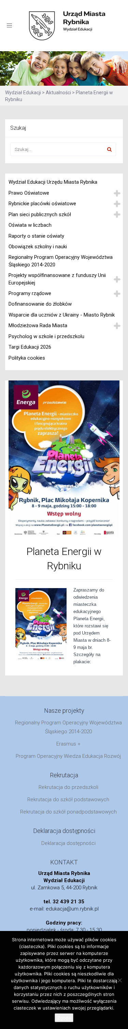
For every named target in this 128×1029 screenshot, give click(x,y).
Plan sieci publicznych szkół (40, 214)
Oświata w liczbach (30, 225)
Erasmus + (68, 744)
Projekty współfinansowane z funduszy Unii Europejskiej (57, 279)
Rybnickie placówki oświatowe (42, 203)
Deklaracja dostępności (68, 843)
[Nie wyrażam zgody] (119, 980)
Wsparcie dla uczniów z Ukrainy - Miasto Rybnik (62, 315)
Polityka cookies (27, 358)
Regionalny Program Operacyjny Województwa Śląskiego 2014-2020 (61, 260)
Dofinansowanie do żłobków (40, 304)
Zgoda (64, 1017)
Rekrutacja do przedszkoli (68, 787)
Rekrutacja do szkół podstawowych (68, 799)
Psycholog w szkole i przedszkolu (46, 336)
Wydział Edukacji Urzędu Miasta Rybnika (53, 182)
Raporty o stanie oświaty (36, 236)
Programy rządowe (30, 293)
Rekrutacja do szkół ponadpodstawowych (68, 812)
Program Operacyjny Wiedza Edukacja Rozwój (68, 756)
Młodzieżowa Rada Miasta (38, 325)
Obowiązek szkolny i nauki (38, 247)
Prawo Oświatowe (29, 193)
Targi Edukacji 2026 (30, 347)
